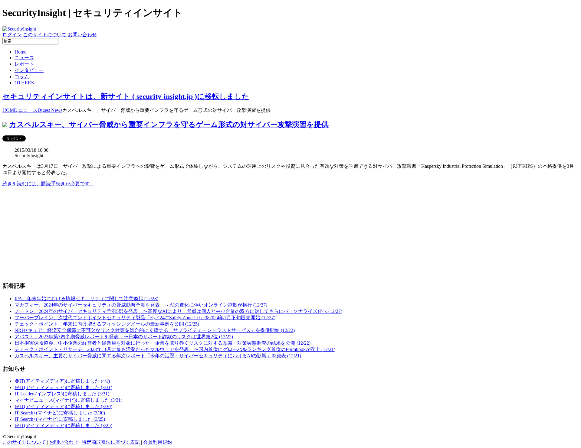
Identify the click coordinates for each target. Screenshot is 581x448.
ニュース (24, 57)
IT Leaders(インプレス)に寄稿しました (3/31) (62, 393)
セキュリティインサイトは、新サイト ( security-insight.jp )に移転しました (125, 96)
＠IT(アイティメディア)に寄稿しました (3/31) (63, 387)
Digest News (50, 110)
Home (20, 51)
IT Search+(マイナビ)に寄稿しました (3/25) (60, 419)
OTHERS (24, 82)
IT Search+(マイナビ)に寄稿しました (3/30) (60, 412)
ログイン (12, 34)
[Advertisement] (184, 234)
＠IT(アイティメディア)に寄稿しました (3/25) (63, 425)
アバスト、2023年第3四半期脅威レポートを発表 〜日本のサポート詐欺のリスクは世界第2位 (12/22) (124, 336)
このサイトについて (45, 34)
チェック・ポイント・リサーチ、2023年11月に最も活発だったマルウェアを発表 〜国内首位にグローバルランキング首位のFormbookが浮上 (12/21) (175, 349)
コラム (22, 76)
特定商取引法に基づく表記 (111, 442)
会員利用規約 (157, 442)
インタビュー (29, 70)
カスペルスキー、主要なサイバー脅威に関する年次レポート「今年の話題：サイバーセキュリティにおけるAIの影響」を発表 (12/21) (158, 355)
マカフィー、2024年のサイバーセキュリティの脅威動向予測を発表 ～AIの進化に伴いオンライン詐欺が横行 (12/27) (141, 304)
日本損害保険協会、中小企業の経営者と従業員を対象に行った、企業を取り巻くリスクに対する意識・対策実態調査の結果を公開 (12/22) (162, 343)
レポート (24, 64)
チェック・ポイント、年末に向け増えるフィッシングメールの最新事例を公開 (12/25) (107, 323)
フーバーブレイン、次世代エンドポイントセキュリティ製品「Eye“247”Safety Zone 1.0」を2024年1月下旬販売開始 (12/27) (145, 317)
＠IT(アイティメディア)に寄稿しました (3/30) (63, 406)
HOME (9, 110)
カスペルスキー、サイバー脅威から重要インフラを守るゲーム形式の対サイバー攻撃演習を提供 (169, 124)
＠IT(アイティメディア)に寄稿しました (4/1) (62, 381)
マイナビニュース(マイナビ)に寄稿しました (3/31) (68, 400)
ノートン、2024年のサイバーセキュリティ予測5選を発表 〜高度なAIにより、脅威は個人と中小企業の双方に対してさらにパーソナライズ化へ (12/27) (178, 311)
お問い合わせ (82, 34)
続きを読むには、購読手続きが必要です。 (48, 183)
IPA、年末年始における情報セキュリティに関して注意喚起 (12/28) (86, 298)
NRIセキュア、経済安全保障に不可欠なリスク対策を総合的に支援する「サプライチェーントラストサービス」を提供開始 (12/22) (155, 330)
